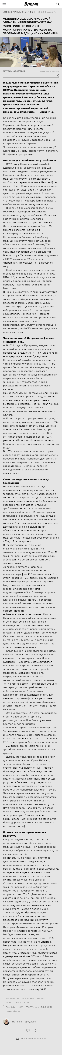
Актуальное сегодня (23, 12)
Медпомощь (12, 999)
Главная (6, 12)
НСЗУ (20, 1007)
